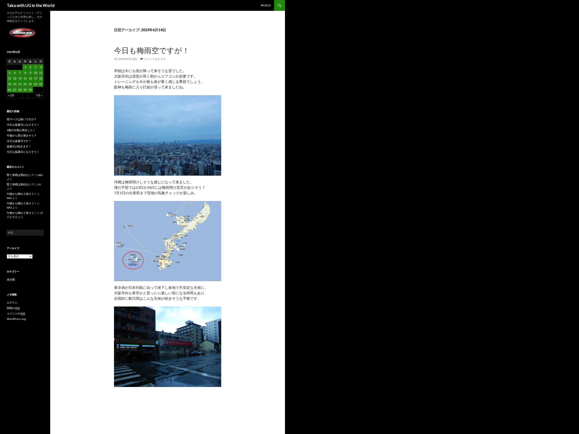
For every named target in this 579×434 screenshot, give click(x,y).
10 (35, 72)
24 (35, 84)
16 (30, 78)
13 (14, 78)
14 (19, 78)
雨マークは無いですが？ (22, 119)
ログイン (12, 302)
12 (9, 78)
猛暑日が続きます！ (19, 146)
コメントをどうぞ (155, 59)
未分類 (11, 279)
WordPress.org (16, 319)
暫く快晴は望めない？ (20, 175)
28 (19, 89)
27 (14, 89)
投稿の (13, 308)
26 (9, 89)
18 (40, 78)
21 (19, 84)
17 (35, 78)
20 (14, 84)
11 (40, 72)
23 (30, 84)
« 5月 (11, 95)
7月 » (39, 95)
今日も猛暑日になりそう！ (23, 124)
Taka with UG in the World (31, 5)
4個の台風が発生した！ (21, 130)
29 (25, 89)
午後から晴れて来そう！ (22, 194)
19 (9, 84)
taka (40, 175)
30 (30, 89)
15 (25, 78)
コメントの (16, 313)
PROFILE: (266, 5)
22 (25, 84)
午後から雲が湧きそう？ (22, 135)
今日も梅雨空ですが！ (152, 50)
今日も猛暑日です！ (19, 141)
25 (40, 84)
